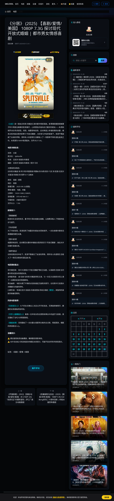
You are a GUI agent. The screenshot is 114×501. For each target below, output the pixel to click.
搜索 (97, 4)
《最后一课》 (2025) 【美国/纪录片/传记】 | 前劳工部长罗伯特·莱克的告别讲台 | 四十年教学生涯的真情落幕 (90, 88)
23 (105, 344)
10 (74, 339)
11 (79, 339)
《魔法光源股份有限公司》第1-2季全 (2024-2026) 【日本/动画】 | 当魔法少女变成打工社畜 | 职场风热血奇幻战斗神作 (89, 268)
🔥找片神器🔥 (54, 52)
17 (74, 344)
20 (89, 344)
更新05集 (75, 192)
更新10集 (75, 299)
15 (99, 339)
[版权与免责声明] (59, 497)
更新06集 (75, 174)
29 (99, 349)
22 (99, 344)
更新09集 (75, 156)
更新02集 (75, 138)
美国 (26, 352)
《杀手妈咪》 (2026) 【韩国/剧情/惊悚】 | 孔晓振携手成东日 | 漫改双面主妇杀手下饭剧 (89, 303)
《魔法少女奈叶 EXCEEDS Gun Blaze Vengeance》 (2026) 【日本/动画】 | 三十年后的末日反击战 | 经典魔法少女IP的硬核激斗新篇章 (89, 250)
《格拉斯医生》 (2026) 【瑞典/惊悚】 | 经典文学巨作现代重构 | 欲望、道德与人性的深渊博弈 (90, 107)
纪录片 (105, 84)
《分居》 (11, 124)
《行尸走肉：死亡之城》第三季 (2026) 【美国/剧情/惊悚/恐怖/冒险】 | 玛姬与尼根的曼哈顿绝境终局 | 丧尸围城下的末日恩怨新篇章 (89, 178)
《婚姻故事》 (13, 323)
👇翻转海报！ (35, 52)
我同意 (106, 497)
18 (79, 344)
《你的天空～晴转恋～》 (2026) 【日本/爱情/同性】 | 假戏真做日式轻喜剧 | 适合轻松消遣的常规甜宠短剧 (89, 232)
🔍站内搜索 (17, 52)
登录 (106, 4)
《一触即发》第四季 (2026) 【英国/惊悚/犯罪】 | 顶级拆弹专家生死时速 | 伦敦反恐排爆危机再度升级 (90, 78)
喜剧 (15, 352)
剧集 (106, 74)
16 (105, 339)
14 (94, 339)
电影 (15, 11)
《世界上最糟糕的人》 (16, 314)
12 (84, 339)
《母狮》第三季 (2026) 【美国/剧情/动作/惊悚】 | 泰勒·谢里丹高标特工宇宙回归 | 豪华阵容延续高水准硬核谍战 (89, 196)
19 (84, 344)
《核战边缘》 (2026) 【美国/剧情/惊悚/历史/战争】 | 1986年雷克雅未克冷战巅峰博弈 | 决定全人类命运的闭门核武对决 (89, 116)
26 (84, 349)
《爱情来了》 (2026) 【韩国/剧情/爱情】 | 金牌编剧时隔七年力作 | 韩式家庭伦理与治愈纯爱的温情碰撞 (89, 214)
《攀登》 (51, 290)
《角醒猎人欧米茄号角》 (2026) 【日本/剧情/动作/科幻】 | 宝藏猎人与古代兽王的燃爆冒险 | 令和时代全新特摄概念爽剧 (88, 286)
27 (89, 349)
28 (94, 349)
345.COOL (9, 4)
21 (94, 344)
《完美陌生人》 (14, 306)
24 (74, 349)
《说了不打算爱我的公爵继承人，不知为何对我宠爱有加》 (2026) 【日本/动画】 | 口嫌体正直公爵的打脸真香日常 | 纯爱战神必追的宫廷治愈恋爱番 (89, 160)
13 (89, 339)
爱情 (21, 352)
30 (105, 349)
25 (79, 349)
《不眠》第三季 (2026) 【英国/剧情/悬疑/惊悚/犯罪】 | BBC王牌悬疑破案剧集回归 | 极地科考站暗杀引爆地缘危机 (90, 97)
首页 (9, 11)
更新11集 (75, 210)
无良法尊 (10, 44)
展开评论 (36, 368)
